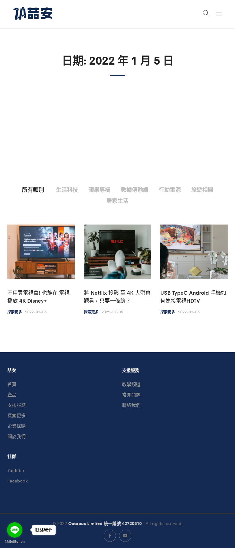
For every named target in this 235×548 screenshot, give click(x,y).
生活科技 (67, 189)
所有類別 (33, 189)
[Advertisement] (117, 140)
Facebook (17, 480)
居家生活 (117, 200)
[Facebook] (110, 536)
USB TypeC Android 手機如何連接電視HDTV (193, 296)
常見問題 (131, 394)
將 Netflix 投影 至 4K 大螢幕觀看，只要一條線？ (117, 296)
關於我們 (16, 436)
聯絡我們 (131, 405)
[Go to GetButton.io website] (14, 542)
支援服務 (16, 405)
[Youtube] (125, 536)
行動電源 (170, 189)
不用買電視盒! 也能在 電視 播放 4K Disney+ (38, 296)
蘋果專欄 (99, 189)
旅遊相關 (202, 189)
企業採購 (16, 425)
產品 (12, 394)
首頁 (12, 384)
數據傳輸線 (134, 189)
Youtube (15, 470)
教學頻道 (131, 384)
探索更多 (14, 312)
